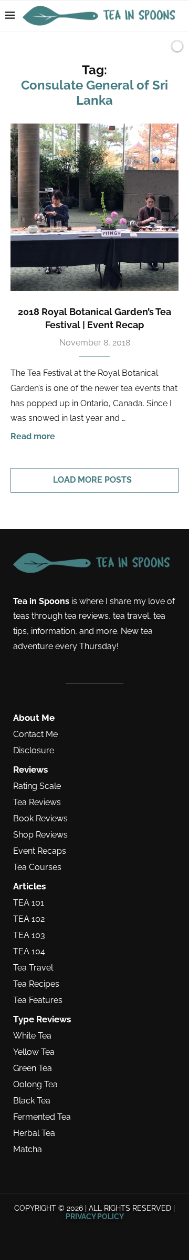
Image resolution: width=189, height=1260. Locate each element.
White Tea (32, 1036)
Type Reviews (42, 1019)
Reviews (30, 769)
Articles (29, 886)
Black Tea (31, 1101)
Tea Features (37, 1000)
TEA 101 (28, 903)
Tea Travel (33, 968)
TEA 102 (29, 919)
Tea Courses (37, 867)
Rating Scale (37, 786)
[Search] (159, 46)
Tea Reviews (37, 802)
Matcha (27, 1149)
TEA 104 (29, 951)
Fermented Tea (42, 1117)
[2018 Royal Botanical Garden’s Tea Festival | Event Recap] (94, 207)
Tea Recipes (36, 984)
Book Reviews (40, 819)
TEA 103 (29, 935)
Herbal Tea (34, 1133)
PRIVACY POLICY (95, 1216)
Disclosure (33, 750)
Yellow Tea (34, 1052)
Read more (32, 436)
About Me (34, 717)
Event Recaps (39, 851)
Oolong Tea (35, 1084)
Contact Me (35, 734)
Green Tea (32, 1068)
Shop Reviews (40, 835)
